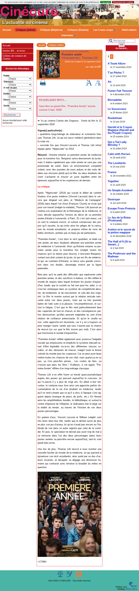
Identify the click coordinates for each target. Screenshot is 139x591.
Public (6, 75)
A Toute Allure (116, 63)
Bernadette (115, 99)
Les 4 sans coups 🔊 (105, 30)
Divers (6, 99)
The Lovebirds (117, 163)
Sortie (6, 105)
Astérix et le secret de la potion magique (121, 231)
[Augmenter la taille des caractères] (88, 85)
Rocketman (115, 118)
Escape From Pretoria (121, 208)
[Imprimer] (43, 85)
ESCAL (129, 589)
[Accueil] (69, 25)
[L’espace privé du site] (69, 576)
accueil (41, 45)
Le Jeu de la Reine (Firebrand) (119, 219)
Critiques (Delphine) (51, 30)
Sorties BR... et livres (14, 50)
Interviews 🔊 (69, 35)
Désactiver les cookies (123, 2)
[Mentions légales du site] (60, 576)
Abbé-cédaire (129, 30)
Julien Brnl (93, 67)
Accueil (7, 30)
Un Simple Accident (120, 190)
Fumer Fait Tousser (120, 90)
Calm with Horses (119, 154)
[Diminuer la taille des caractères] (98, 85)
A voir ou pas (10, 87)
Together (113, 181)
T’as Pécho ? (116, 72)
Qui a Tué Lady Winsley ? (117, 143)
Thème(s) (8, 81)
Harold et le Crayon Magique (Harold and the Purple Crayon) (121, 130)
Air (109, 81)
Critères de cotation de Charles (14, 57)
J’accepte (105, 2)
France (112, 172)
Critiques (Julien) (25, 30)
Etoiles (6, 93)
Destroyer (114, 199)
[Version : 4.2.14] (133, 587)
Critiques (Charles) (78, 30)
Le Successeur (117, 109)
